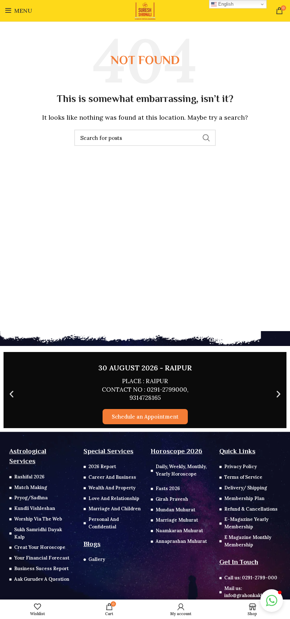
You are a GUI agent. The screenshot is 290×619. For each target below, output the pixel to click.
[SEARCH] (206, 138)
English (225, 4)
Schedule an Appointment (145, 416)
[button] (11, 394)
